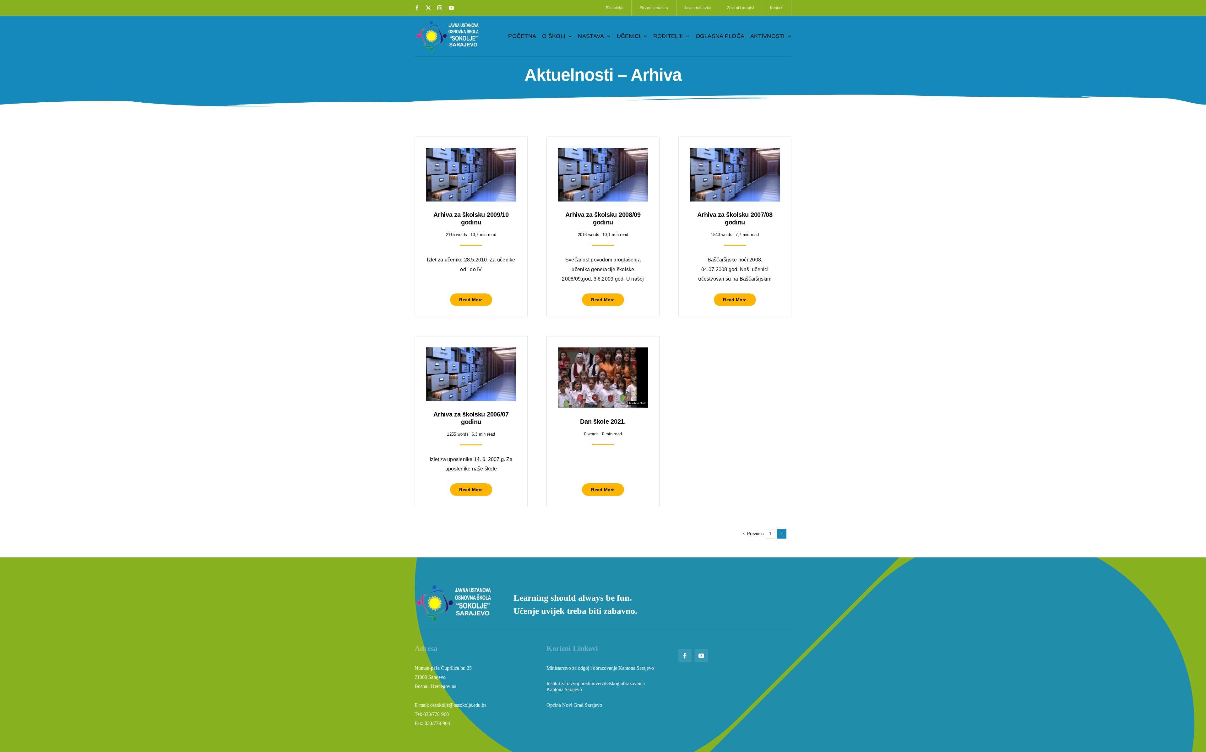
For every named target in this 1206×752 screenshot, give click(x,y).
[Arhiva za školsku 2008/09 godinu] (603, 152)
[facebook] (417, 7)
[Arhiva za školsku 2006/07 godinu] (471, 352)
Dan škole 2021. (603, 421)
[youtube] (451, 7)
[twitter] (428, 7)
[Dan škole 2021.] (603, 352)
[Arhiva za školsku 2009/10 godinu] (471, 152)
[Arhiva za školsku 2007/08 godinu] (735, 152)
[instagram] (439, 7)
